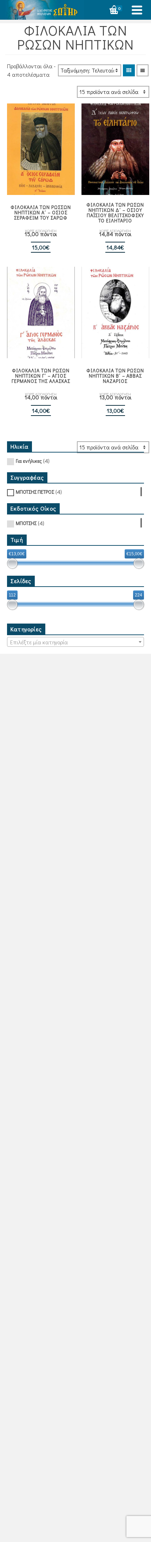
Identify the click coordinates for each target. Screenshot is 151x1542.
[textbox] (75, 642)
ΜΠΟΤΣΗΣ (26, 523)
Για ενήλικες (29, 460)
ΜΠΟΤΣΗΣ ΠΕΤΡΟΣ (35, 491)
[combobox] (75, 642)
